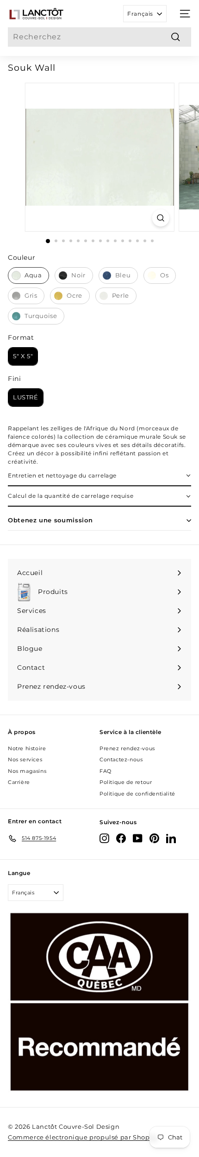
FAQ (106, 771)
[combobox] (99, 37)
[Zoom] (160, 218)
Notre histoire (27, 748)
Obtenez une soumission (50, 520)
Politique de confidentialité (137, 793)
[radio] (28, 275)
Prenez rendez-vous (127, 748)
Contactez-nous (121, 759)
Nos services (25, 759)
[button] (99, 476)
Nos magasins (27, 771)
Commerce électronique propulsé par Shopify (82, 1137)
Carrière (19, 782)
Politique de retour (126, 782)
